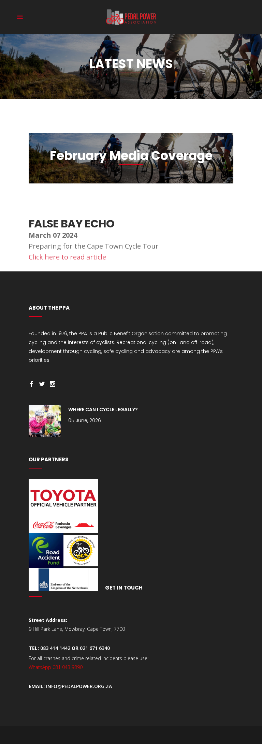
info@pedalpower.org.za (79, 686)
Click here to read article (68, 257)
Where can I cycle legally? (103, 409)
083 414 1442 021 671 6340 (75, 648)
